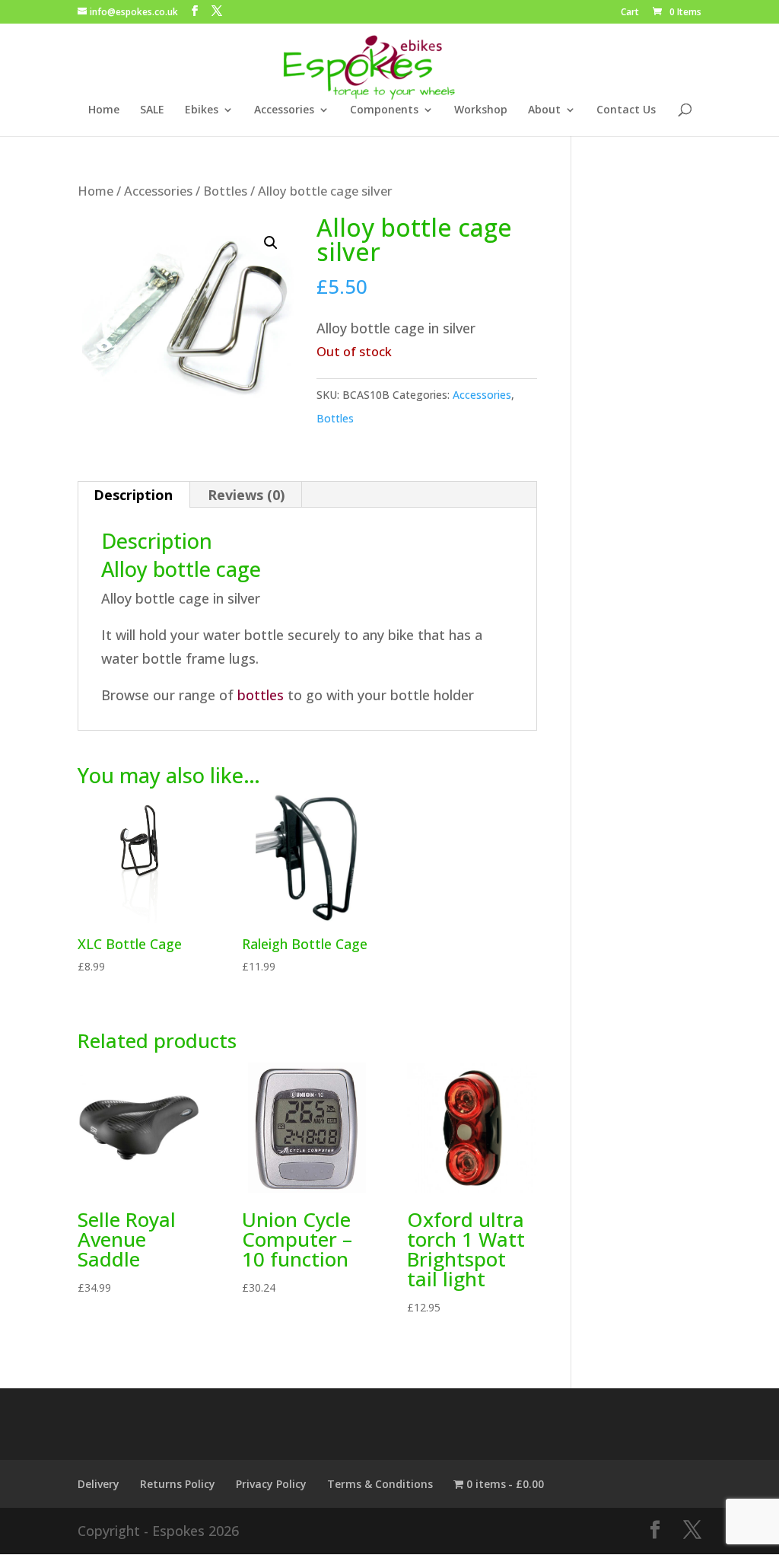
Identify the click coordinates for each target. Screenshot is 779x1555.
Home (103, 110)
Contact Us (626, 110)
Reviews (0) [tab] (246, 495)
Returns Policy (177, 1484)
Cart (630, 13)
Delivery (98, 1484)
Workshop (480, 110)
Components (384, 110)
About (544, 110)
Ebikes (201, 110)
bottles (260, 695)
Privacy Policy (271, 1484)
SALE (152, 110)
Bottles (225, 190)
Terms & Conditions (380, 1484)
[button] (271, 243)
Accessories (284, 110)
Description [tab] (133, 495)
